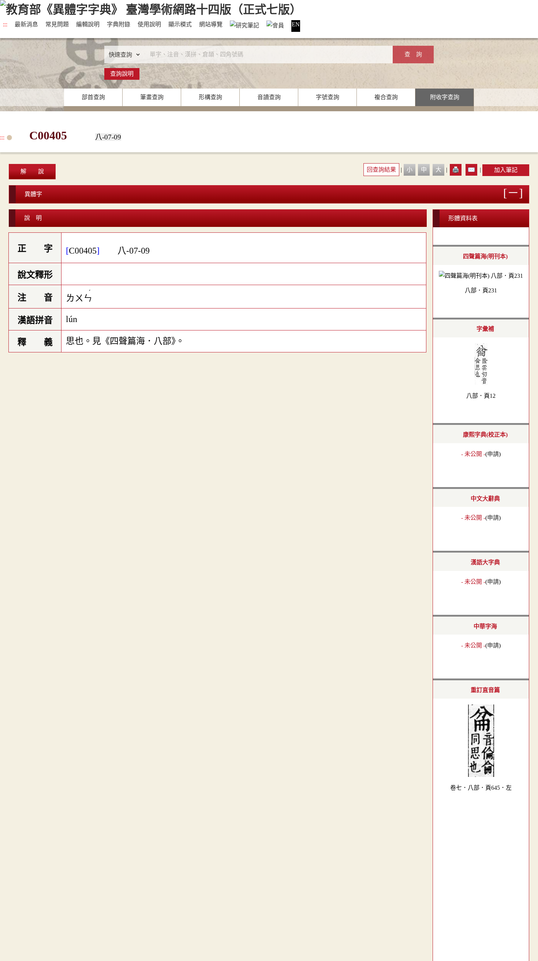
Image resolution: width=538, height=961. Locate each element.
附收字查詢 (444, 97)
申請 (493, 454)
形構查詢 (210, 97)
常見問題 (57, 24)
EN (296, 24)
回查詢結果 (381, 170)
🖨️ (455, 170)
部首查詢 (93, 97)
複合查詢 (386, 97)
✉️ (471, 170)
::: (5, 24)
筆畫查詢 (152, 97)
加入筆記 (506, 170)
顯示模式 (180, 24)
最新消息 (26, 24)
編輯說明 (88, 24)
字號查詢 (327, 97)
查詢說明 (122, 74)
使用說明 (149, 24)
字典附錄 (118, 24)
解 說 (32, 171)
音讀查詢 (269, 97)
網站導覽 (211, 24)
